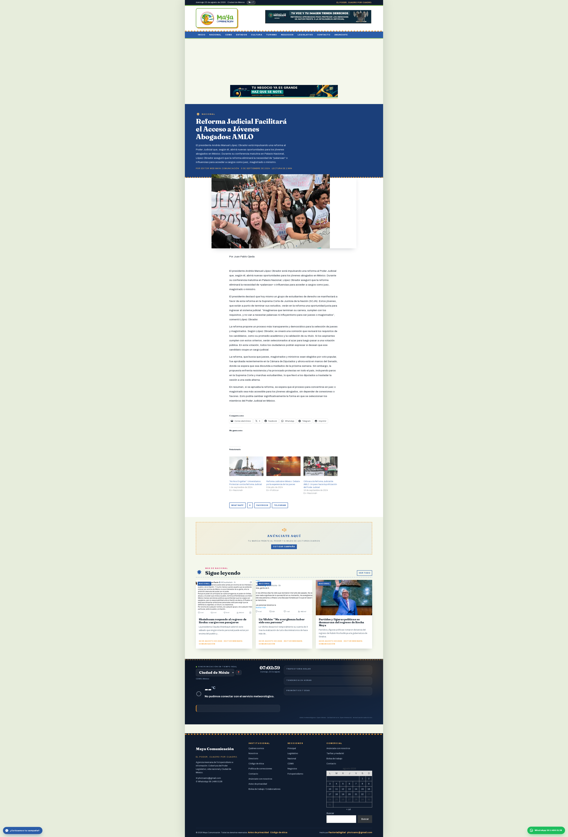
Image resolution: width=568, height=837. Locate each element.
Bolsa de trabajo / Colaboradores (264, 789)
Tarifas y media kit (335, 753)
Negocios (287, 35)
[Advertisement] (284, 60)
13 (349, 789)
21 (356, 794)
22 (362, 794)
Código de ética (256, 763)
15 (362, 789)
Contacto (323, 35)
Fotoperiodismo (295, 774)
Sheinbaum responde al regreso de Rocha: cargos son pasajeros (222, 621)
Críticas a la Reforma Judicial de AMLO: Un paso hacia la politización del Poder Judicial (320, 484)
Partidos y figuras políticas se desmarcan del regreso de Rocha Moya (341, 622)
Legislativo (305, 35)
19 (343, 794)
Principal (292, 748)
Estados (241, 35)
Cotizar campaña (284, 547)
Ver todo (364, 573)
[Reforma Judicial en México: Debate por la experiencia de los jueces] (283, 466)
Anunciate (341, 35)
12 (343, 789)
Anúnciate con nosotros (260, 779)
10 (330, 789)
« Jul (348, 809)
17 (330, 794)
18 (336, 794)
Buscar (330, 813)
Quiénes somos (256, 748)
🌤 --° (251, 2)
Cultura (256, 35)
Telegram (280, 505)
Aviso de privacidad (257, 784)
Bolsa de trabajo (334, 758)
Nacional (215, 35)
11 (336, 789)
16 (369, 789)
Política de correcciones (260, 768)
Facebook (262, 505)
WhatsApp (237, 505)
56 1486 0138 (215, 781)
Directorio (253, 758)
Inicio (201, 35)
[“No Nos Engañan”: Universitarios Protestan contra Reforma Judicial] (246, 466)
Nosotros (253, 753)
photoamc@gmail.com (209, 778)
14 (356, 789)
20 (349, 794)
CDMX (228, 35)
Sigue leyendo (222, 573)
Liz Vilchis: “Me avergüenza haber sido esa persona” (282, 621)
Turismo (271, 35)
